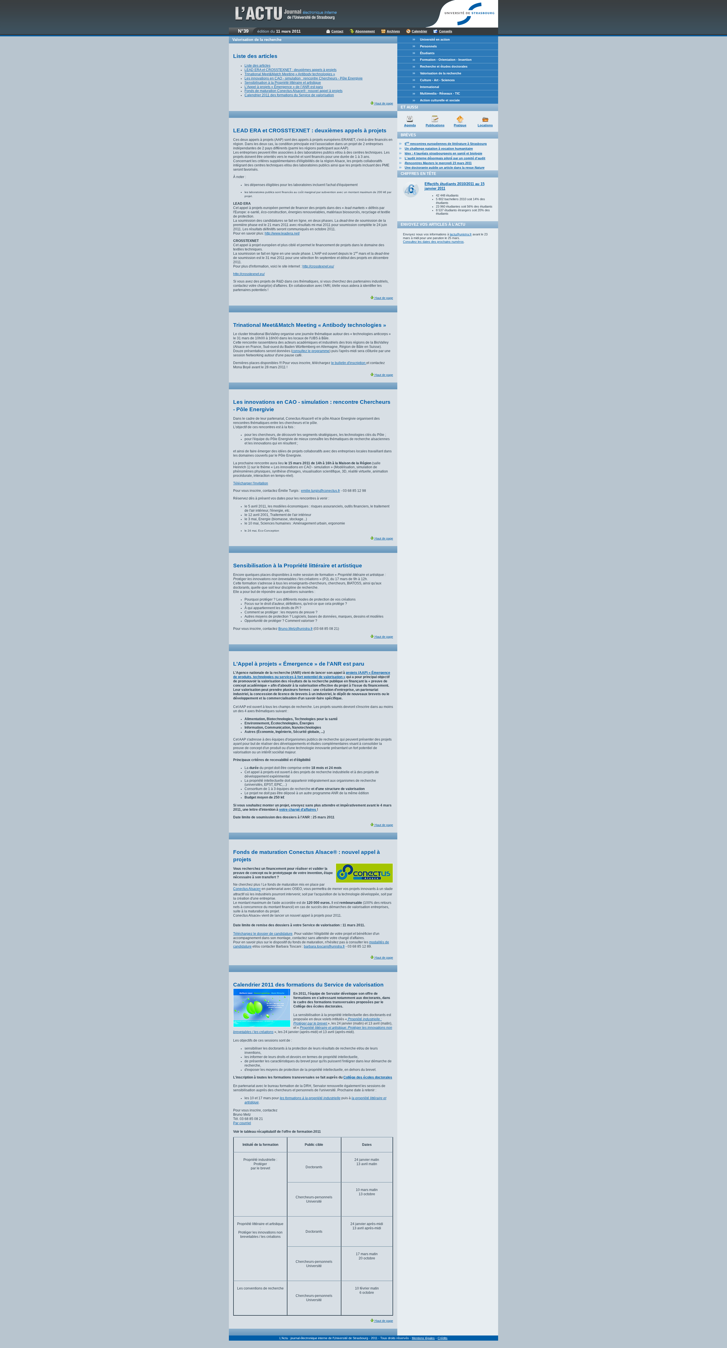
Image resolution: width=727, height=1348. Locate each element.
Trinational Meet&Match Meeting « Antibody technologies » (290, 74)
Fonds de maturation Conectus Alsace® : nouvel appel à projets (293, 91)
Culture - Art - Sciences (437, 80)
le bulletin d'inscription (348, 363)
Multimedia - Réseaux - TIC (440, 93)
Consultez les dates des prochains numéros (433, 241)
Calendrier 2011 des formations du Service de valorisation (289, 95)
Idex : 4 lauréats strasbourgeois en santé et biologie (443, 153)
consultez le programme (310, 351)
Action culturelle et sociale (440, 100)
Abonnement (365, 31)
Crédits (443, 1338)
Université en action (435, 39)
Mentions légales (423, 1338)
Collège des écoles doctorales (367, 1077)
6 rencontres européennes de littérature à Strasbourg (446, 143)
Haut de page (383, 103)
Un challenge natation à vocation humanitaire (439, 148)
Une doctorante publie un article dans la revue (444, 167)
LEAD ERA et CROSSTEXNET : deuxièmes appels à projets (291, 70)
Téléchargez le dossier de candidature (263, 933)
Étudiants (427, 53)
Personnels (428, 46)
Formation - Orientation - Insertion (446, 59)
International (429, 87)
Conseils (445, 31)
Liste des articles (257, 65)
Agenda (410, 125)
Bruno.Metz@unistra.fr (295, 628)
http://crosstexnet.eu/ (318, 266)
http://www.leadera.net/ (282, 233)
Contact (337, 31)
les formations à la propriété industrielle (310, 1098)
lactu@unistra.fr (461, 234)
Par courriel (242, 1123)
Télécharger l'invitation (250, 483)
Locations (485, 125)
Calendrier (419, 31)
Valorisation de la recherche (440, 73)
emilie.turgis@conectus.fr (320, 490)
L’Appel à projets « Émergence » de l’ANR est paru (284, 87)
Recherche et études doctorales (443, 66)
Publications (435, 125)
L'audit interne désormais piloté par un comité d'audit (445, 158)
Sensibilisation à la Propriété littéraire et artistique (283, 82)
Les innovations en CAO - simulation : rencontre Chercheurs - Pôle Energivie (304, 78)
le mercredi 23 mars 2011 (438, 163)
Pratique (460, 125)
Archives (393, 31)
